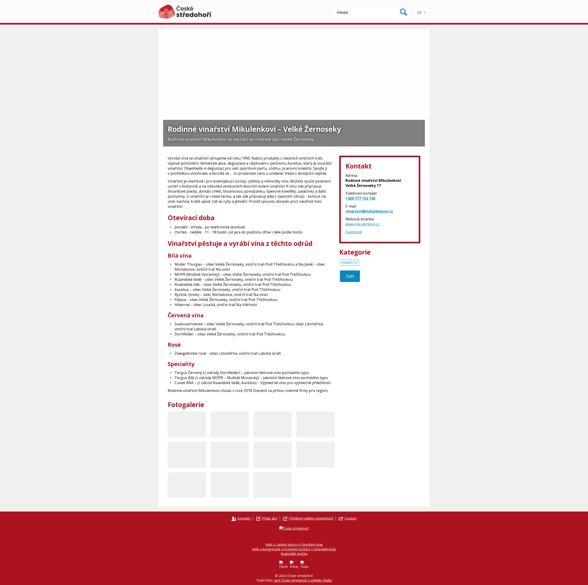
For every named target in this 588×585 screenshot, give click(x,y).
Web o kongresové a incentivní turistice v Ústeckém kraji (294, 549)
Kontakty (244, 518)
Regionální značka (294, 553)
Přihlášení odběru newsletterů (311, 518)
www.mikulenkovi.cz (362, 224)
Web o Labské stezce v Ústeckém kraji (294, 544)
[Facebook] (283, 565)
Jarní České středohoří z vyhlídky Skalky (303, 580)
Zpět (350, 276)
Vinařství (350, 262)
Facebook (353, 231)
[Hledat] (403, 12)
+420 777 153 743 (360, 198)
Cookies (350, 518)
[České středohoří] (184, 11)
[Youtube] (304, 565)
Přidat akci (269, 518)
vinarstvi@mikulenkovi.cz (369, 211)
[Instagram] (294, 565)
